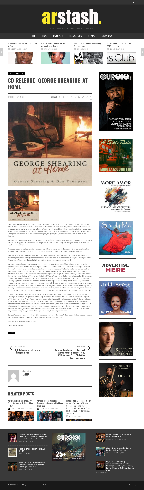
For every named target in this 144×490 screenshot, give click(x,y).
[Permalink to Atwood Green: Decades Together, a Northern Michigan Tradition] (50, 416)
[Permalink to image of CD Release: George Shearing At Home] (50, 144)
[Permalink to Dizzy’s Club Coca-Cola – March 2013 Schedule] (88, 58)
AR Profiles (43, 409)
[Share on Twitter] (63, 97)
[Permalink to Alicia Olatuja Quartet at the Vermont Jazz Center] (22, 58)
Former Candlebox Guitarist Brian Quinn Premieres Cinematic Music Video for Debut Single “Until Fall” (32, 464)
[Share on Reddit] (86, 97)
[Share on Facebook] (59, 97)
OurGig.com (47, 485)
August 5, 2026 (53, 409)
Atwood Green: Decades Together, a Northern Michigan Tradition (50, 403)
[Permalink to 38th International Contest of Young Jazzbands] (121, 58)
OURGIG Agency (15, 409)
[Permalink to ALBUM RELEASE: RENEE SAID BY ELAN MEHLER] (12, 452)
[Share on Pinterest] (71, 97)
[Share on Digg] (90, 97)
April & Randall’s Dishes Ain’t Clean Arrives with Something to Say (20, 403)
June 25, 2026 (28, 469)
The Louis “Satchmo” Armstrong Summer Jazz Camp (54, 44)
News (22, 73)
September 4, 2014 (120, 49)
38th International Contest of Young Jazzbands (119, 44)
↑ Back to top (132, 485)
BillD (13, 97)
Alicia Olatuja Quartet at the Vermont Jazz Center (20, 44)
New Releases (13, 73)
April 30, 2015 (19, 49)
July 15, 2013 (20, 97)
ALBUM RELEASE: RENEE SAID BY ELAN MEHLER (32, 450)
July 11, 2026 (27, 454)
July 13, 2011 (52, 49)
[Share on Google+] (67, 97)
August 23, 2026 (26, 409)
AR (70, 416)
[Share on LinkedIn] (79, 97)
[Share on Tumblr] (75, 97)
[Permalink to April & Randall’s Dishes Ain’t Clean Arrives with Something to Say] (21, 416)
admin (13, 49)
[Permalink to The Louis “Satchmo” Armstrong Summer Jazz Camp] (55, 58)
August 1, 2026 (76, 416)
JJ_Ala (111, 49)
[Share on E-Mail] (90, 99)
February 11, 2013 (86, 49)
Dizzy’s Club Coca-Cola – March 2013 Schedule (87, 44)
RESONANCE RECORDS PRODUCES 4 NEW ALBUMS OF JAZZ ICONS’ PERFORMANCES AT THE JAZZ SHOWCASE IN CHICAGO (33, 436)
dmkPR (21, 469)
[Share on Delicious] (82, 97)
